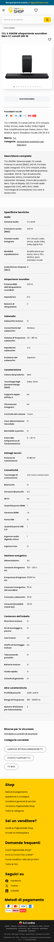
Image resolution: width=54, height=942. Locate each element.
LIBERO (7, 926)
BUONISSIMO (23, 931)
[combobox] (27, 20)
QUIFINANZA (44, 928)
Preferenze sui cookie (43, 934)
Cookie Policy (30, 934)
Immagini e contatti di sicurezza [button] (20, 734)
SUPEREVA (31, 931)
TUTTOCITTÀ (22, 928)
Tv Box (11, 766)
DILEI (29, 928)
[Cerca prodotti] (47, 19)
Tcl (14, 138)
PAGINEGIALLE (23, 926)
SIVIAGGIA (35, 928)
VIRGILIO (14, 926)
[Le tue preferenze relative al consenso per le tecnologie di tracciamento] (49, 937)
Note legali (15, 934)
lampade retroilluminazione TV (25, 749)
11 (38, 87)
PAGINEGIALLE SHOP (36, 926)
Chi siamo (7, 934)
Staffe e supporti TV (19, 757)
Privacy (22, 934)
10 (35, 87)
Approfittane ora (39, 2)
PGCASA (46, 926)
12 (40, 87)
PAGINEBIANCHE (11, 928)
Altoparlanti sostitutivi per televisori (30, 143)
